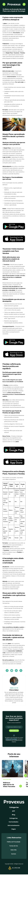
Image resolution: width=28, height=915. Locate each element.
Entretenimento (13, 825)
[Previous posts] (2, 775)
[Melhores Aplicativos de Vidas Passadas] (12, 768)
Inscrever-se (14, 730)
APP (13, 811)
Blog (13, 814)
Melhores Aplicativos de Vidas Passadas (9, 784)
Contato (13, 854)
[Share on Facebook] (7, 670)
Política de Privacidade (11, 739)
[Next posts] (25, 775)
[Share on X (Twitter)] (20, 670)
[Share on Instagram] (16, 670)
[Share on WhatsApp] (11, 670)
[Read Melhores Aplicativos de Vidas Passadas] (20, 786)
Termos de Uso (13, 846)
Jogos (13, 829)
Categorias (13, 818)
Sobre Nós (14, 850)
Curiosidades (13, 822)
